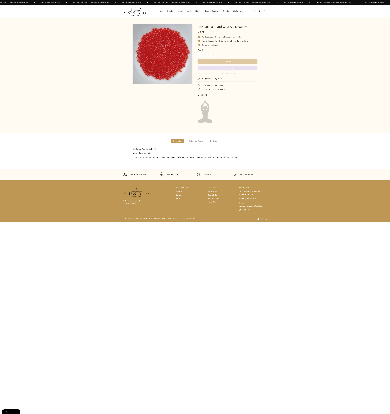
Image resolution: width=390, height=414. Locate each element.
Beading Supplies (211, 11)
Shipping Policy (213, 198)
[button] (264, 11)
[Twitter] (249, 210)
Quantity (201, 50)
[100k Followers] (245, 210)
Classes (180, 11)
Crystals (170, 11)
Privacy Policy (213, 191)
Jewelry (189, 11)
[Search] (254, 11)
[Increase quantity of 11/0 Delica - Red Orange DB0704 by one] (208, 55)
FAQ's (178, 198)
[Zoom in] (188, 28)
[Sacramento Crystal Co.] (136, 11)
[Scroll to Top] (386, 403)
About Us (179, 191)
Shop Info (226, 11)
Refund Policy (213, 195)
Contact (178, 195)
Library (197, 11)
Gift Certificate (238, 11)
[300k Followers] (240, 210)
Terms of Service (214, 202)
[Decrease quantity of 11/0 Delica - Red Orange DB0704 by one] (200, 55)
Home (161, 11)
